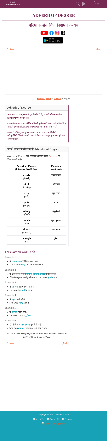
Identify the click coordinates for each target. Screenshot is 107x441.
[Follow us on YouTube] (45, 32)
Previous (10, 49)
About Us (39, 419)
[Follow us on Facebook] (52, 32)
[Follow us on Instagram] (58, 32)
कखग (97, 3)
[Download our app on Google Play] (84, 4)
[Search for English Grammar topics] (78, 4)
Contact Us (54, 419)
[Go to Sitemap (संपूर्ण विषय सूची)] (90, 4)
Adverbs (53, 156)
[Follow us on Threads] (63, 32)
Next (98, 49)
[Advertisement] (53, 72)
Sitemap (68, 419)
